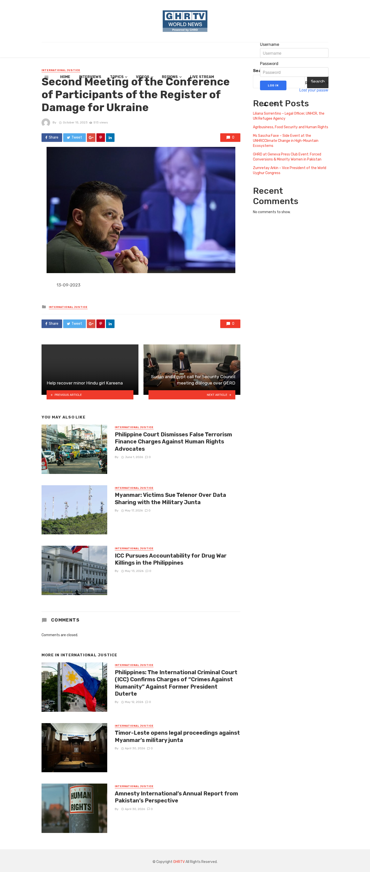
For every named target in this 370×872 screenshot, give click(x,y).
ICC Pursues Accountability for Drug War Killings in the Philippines (171, 559)
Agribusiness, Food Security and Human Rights (290, 127)
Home (65, 77)
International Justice (68, 307)
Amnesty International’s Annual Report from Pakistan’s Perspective (176, 797)
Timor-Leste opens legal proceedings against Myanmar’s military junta (177, 736)
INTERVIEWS (90, 77)
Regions (170, 77)
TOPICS (117, 77)
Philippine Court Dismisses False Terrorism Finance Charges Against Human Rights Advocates (173, 441)
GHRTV (179, 862)
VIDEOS (142, 77)
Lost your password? (317, 89)
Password (269, 63)
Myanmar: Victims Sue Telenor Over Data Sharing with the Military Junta (170, 498)
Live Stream (202, 77)
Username (269, 44)
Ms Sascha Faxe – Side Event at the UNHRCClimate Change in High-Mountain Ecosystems (285, 141)
